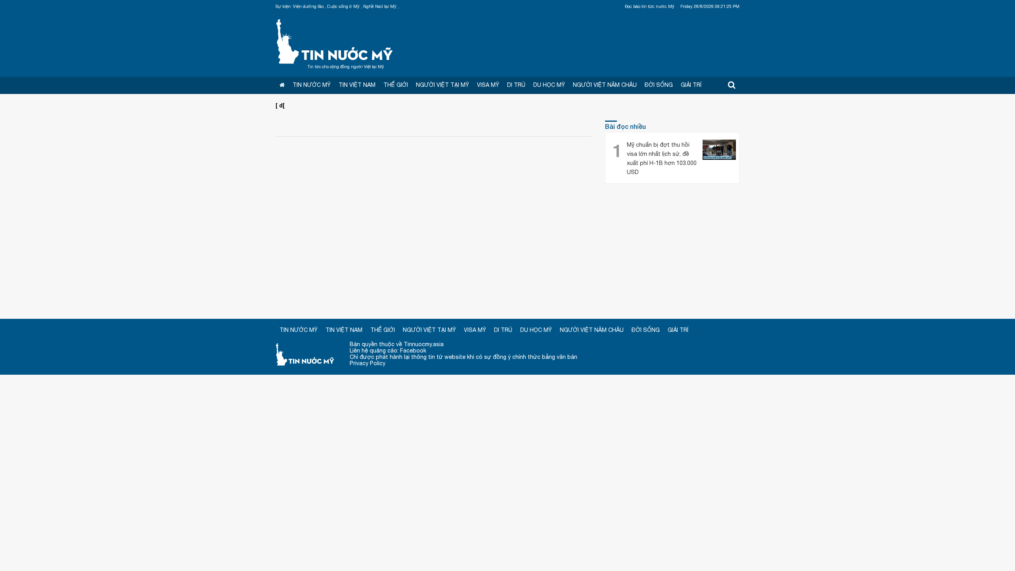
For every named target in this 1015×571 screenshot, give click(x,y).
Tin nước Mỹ (335, 40)
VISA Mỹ (488, 85)
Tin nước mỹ (305, 354)
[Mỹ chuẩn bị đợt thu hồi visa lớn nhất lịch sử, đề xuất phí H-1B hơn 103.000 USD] (719, 150)
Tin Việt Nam (357, 85)
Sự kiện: (284, 6)
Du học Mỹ (549, 85)
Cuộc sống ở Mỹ (343, 6)
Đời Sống (659, 85)
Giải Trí (691, 85)
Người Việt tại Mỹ (442, 85)
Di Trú (516, 85)
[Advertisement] (507, 251)
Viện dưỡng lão (308, 6)
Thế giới (395, 85)
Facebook (413, 350)
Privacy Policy (367, 363)
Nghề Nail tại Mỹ (379, 6)
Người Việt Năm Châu (605, 85)
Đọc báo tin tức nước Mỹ (649, 6)
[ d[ (280, 105)
